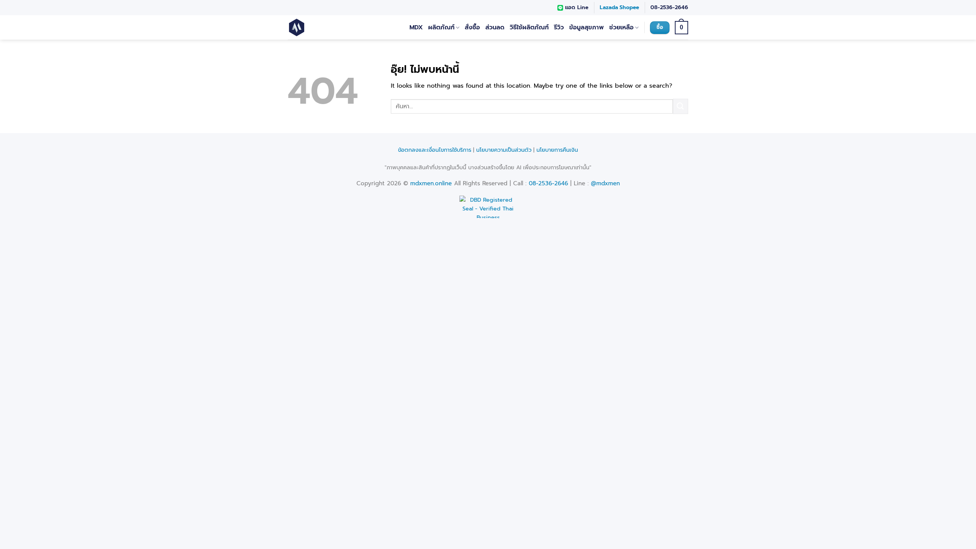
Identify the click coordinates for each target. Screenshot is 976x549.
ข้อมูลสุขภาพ (586, 27)
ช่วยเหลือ (621, 27)
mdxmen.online (431, 183)
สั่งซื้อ (472, 27)
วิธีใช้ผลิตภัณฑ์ (529, 27)
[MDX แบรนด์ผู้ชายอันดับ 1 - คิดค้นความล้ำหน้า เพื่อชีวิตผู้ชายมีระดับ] (319, 27)
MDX (416, 27)
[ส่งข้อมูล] (680, 106)
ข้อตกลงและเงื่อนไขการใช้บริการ (434, 150)
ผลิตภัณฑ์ (441, 27)
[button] (681, 27)
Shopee (629, 7)
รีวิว (559, 27)
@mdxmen (605, 183)
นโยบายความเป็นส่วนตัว (503, 150)
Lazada (609, 7)
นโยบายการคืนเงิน (557, 150)
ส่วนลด (494, 27)
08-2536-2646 (669, 7)
